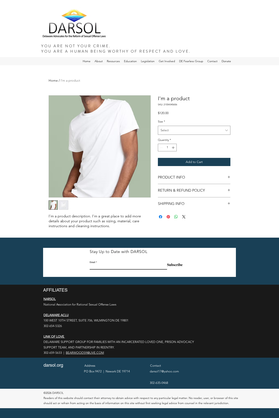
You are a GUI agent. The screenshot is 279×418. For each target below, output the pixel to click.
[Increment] (173, 147)
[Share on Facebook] (160, 216)
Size (161, 121)
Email (92, 262)
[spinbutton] (167, 147)
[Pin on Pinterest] (168, 216)
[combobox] (194, 130)
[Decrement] (161, 147)
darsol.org (53, 365)
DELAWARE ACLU (56, 315)
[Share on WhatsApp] (176, 216)
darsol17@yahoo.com (164, 371)
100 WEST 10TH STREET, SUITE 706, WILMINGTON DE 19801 (86, 320)
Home (53, 80)
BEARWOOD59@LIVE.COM (85, 353)
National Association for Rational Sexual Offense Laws (80, 304)
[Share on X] (183, 216)
